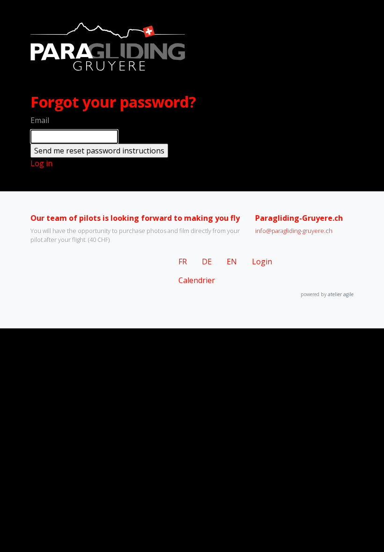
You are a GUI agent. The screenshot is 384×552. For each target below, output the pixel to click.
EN (232, 261)
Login (262, 261)
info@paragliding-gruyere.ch (293, 230)
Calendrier (196, 280)
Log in (41, 163)
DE (207, 261)
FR (182, 261)
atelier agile (341, 294)
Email (39, 120)
